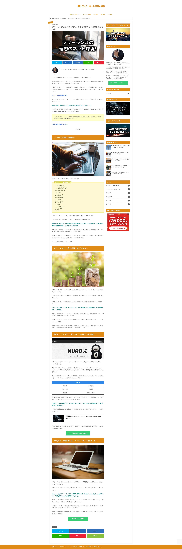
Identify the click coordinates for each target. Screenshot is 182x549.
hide (79, 129)
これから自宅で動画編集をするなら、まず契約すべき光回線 (120, 173)
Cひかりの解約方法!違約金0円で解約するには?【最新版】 (120, 153)
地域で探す (96, 14)
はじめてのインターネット (75, 14)
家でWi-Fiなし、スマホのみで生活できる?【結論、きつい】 (120, 159)
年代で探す (110, 14)
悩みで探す (103, 14)
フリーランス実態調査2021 (60, 95)
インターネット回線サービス (113, 189)
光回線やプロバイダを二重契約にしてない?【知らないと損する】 (120, 166)
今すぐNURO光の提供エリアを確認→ (78, 433)
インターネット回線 (87, 14)
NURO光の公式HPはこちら (60, 124)
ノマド (55, 527)
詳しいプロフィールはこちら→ (118, 82)
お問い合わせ (55, 546)
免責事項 (73, 546)
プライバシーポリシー (64, 546)
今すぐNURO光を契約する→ (78, 518)
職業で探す (109, 204)
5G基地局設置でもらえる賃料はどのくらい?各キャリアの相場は (120, 146)
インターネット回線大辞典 (87, 546)
